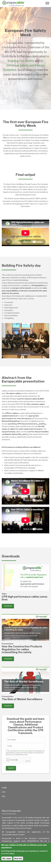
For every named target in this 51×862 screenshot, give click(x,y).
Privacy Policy (22, 751)
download (8, 606)
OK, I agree (6, 858)
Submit (11, 768)
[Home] (14, 3)
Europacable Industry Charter (13, 835)
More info (18, 858)
